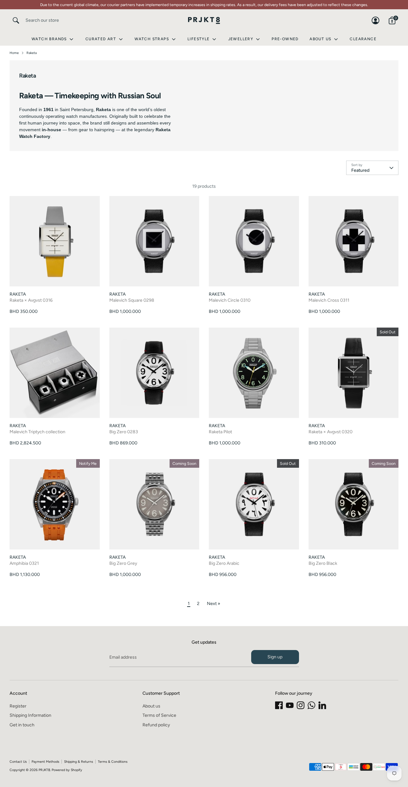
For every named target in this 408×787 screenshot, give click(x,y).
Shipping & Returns (78, 762)
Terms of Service (159, 715)
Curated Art (101, 39)
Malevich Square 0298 (131, 300)
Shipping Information (30, 715)
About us (151, 706)
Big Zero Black (323, 563)
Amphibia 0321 (24, 563)
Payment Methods (45, 762)
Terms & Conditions (112, 762)
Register (18, 706)
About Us (321, 39)
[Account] (375, 20)
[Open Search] (16, 20)
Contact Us (18, 762)
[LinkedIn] (322, 705)
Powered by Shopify (67, 770)
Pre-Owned (285, 39)
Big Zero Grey (123, 563)
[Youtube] (290, 705)
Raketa (31, 53)
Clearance (363, 39)
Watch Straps (152, 39)
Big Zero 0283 (123, 432)
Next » (213, 603)
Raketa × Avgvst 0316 (31, 300)
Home (14, 53)
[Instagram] (300, 705)
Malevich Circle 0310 (230, 300)
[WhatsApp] (311, 705)
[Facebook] (279, 705)
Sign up (274, 657)
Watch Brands (50, 39)
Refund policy (156, 725)
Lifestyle (199, 39)
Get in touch (22, 725)
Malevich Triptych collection (37, 432)
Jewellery (241, 39)
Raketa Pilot (220, 432)
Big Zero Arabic (224, 563)
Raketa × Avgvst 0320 (331, 432)
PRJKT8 (44, 770)
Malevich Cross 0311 (329, 300)
